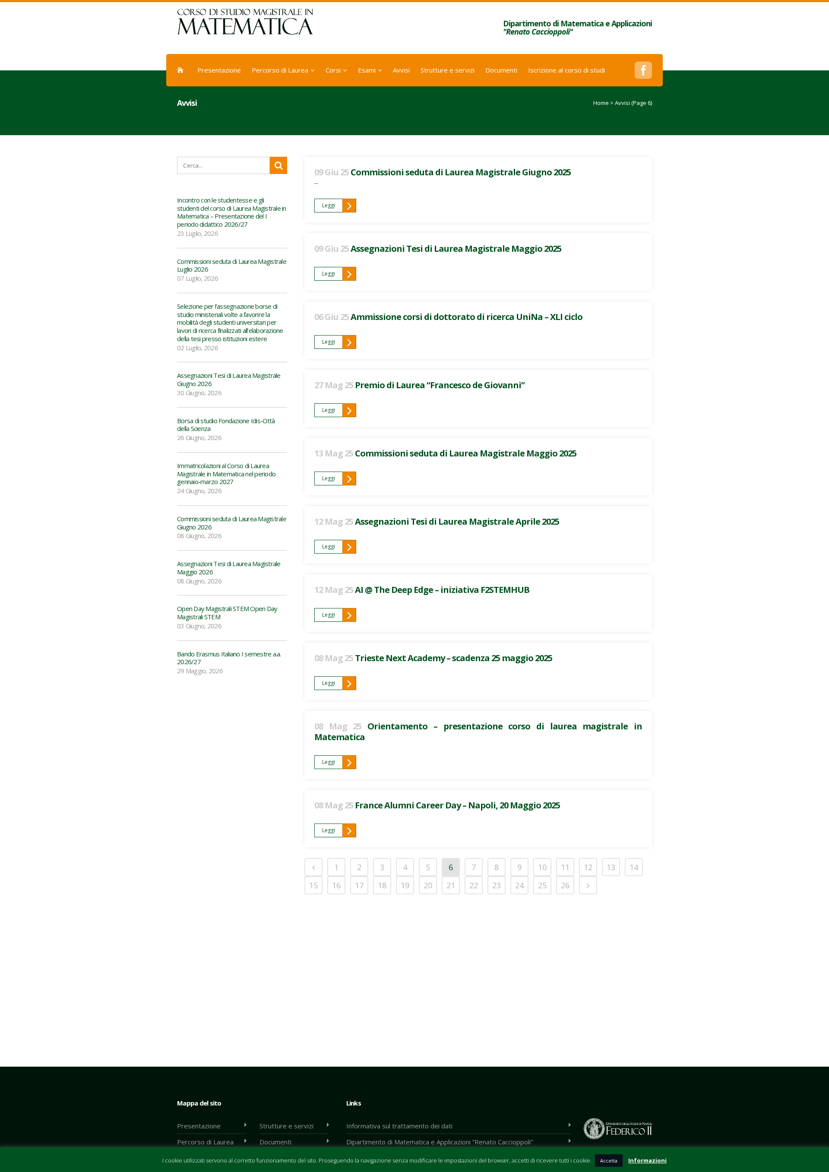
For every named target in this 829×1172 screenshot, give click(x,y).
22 (473, 885)
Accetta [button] (608, 1160)
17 (359, 885)
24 (519, 885)
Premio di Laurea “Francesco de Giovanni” (440, 385)
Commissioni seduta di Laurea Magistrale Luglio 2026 (231, 265)
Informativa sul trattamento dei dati (399, 1125)
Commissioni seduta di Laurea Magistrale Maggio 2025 (465, 453)
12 (588, 867)
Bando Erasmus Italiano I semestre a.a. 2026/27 (229, 657)
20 (428, 885)
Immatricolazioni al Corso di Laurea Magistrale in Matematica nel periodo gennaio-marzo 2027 (226, 473)
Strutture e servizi (286, 1125)
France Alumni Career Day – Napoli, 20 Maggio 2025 (457, 805)
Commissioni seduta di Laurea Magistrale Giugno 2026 (231, 522)
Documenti (275, 1141)
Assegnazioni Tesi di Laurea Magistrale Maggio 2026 (229, 567)
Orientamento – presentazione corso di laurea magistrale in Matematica (478, 731)
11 (565, 867)
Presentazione (199, 1125)
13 (611, 867)
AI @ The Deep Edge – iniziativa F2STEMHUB (442, 590)
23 (496, 885)
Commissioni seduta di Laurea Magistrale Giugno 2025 (461, 172)
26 (565, 885)
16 (336, 885)
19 (405, 885)
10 (542, 867)
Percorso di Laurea (205, 1141)
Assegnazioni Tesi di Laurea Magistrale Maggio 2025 (456, 248)
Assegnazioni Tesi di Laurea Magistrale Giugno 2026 (229, 379)
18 (382, 885)
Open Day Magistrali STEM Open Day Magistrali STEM (227, 612)
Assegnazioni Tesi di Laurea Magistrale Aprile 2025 (457, 521)
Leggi (328, 205)
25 (542, 885)
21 (450, 885)
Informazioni (647, 1160)
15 (313, 885)
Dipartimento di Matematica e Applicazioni (577, 27)
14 (634, 867)
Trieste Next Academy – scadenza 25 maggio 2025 (453, 658)
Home (601, 103)
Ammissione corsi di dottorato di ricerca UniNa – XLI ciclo (466, 317)
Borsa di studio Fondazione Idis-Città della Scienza (226, 424)
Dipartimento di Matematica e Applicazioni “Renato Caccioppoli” (439, 1141)
